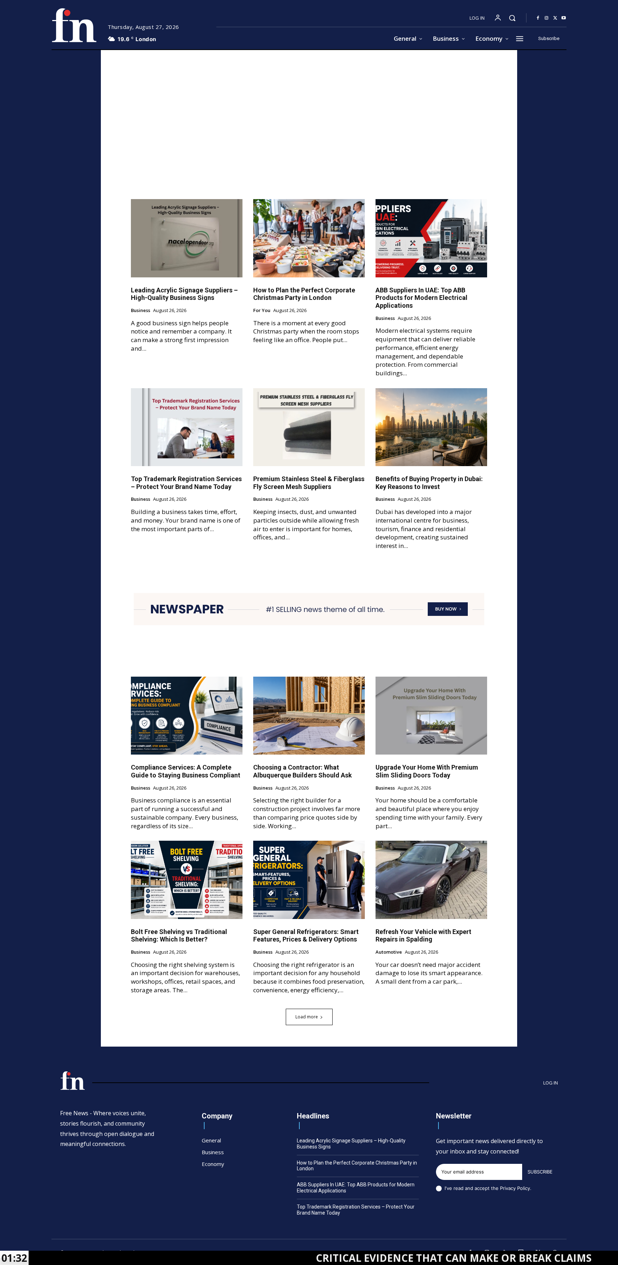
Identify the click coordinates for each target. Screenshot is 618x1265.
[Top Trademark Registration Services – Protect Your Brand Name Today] (186, 427)
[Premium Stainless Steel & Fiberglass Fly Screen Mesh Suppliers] (309, 427)
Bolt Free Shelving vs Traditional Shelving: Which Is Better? (179, 935)
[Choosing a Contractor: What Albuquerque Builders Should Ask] (309, 716)
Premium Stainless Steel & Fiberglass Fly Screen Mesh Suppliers (308, 482)
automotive (389, 952)
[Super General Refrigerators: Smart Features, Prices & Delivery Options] (309, 880)
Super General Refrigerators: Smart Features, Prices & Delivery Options (306, 935)
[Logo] (74, 25)
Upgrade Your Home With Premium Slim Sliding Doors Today (427, 771)
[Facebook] (538, 18)
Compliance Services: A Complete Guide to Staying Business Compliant (185, 771)
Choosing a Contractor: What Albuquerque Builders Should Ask (302, 771)
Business (140, 310)
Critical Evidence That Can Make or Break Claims (382, 1258)
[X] (555, 18)
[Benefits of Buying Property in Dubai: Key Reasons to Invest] (431, 427)
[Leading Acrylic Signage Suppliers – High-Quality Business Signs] (186, 238)
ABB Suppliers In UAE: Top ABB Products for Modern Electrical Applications (421, 297)
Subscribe (540, 1172)
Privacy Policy (515, 1188)
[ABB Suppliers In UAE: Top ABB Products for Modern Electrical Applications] (431, 238)
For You (261, 310)
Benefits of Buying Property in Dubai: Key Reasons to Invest (429, 482)
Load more (306, 1017)
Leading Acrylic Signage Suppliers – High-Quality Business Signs (184, 294)
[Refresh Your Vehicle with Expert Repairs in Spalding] (431, 880)
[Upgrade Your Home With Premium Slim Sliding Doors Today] (431, 716)
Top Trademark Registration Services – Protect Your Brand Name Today (186, 482)
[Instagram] (546, 18)
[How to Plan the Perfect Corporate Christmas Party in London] (309, 238)
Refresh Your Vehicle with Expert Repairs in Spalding (423, 935)
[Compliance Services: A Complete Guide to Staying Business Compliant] (186, 716)
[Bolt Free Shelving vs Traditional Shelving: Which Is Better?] (186, 880)
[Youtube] (563, 18)
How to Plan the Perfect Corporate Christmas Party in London (304, 294)
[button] (512, 17)
